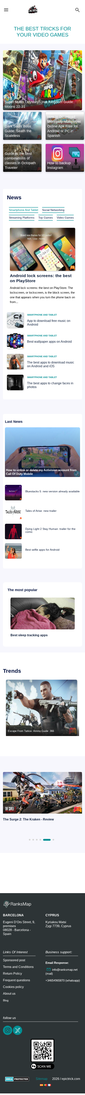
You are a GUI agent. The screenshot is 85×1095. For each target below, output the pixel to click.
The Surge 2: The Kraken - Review (28, 819)
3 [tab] (37, 839)
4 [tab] (40, 839)
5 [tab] (47, 840)
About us (9, 993)
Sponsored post (14, 960)
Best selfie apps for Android (42, 549)
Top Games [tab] (45, 217)
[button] (6, 79)
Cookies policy (13, 987)
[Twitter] (18, 1034)
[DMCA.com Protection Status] (17, 1078)
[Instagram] (8, 1034)
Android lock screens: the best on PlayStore (41, 278)
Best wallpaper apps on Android (49, 341)
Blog (5, 1000)
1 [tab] (29, 839)
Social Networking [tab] (53, 209)
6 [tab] (53, 839)
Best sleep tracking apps (29, 635)
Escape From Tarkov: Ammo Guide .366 (31, 731)
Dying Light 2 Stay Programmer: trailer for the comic (50, 530)
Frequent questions (16, 980)
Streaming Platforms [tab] (21, 217)
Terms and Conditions (18, 967)
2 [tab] (33, 839)
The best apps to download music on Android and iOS (50, 364)
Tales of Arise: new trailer (41, 510)
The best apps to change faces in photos (50, 385)
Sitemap (41, 1078)
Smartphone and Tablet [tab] (23, 209)
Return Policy (12, 973)
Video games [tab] (65, 217)
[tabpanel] (42, 797)
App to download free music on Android (48, 322)
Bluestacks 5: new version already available (52, 491)
